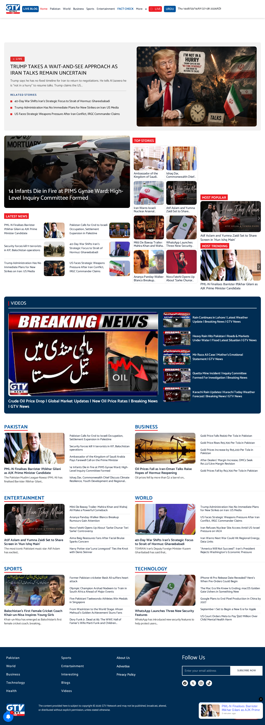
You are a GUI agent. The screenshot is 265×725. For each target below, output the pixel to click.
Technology (15, 683)
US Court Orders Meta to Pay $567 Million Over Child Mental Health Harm (229, 618)
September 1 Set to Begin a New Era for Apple (228, 609)
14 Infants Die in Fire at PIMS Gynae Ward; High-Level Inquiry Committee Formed (65, 194)
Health (11, 691)
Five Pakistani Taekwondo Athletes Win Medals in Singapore (99, 600)
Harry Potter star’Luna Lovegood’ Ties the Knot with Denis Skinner (99, 550)
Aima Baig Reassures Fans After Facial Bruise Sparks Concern (97, 540)
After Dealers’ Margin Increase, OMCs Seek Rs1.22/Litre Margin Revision (226, 462)
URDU (170, 9)
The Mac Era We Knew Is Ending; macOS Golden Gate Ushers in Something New (230, 590)
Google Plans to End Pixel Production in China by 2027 (230, 600)
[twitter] (193, 683)
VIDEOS (18, 303)
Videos (66, 691)
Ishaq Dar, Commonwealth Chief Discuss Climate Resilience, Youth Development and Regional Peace (99, 481)
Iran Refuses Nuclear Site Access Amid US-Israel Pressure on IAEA (230, 530)
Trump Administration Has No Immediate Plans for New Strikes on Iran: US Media (66, 107)
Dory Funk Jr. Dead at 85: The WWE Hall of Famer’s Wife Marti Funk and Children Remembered (95, 623)
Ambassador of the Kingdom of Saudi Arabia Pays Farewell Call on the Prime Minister (97, 458)
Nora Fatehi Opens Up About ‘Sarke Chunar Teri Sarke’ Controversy (181, 280)
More (139, 9)
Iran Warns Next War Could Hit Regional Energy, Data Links (230, 540)
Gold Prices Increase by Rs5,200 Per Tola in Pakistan (226, 452)
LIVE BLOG (30, 9)
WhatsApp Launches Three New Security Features (179, 246)
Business (78, 9)
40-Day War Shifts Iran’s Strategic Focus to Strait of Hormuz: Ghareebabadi (62, 101)
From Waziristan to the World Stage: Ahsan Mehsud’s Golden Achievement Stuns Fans (96, 611)
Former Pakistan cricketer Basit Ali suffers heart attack (99, 580)
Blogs (65, 683)
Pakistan (55, 9)
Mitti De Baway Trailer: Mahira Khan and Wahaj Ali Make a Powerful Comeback (149, 247)
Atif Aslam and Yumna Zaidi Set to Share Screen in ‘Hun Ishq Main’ (180, 213)
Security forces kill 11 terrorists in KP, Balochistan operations (22, 248)
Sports (90, 9)
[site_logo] (18, 710)
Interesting (69, 675)
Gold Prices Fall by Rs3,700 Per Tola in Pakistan (229, 471)
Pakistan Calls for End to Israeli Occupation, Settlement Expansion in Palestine (88, 229)
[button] (209, 218)
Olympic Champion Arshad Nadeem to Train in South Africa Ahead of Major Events (98, 590)
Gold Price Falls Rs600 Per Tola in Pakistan (226, 436)
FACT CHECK (125, 9)
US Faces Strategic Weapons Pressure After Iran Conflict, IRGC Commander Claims (67, 114)
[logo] (13, 9)
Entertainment (106, 9)
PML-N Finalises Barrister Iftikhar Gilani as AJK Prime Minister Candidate (20, 229)
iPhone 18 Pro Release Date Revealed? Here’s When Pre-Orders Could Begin (227, 580)
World (67, 9)
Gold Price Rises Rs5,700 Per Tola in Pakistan (227, 443)
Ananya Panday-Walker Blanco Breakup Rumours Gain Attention (149, 282)
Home (43, 9)
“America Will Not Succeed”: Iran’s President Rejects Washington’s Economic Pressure (227, 550)
